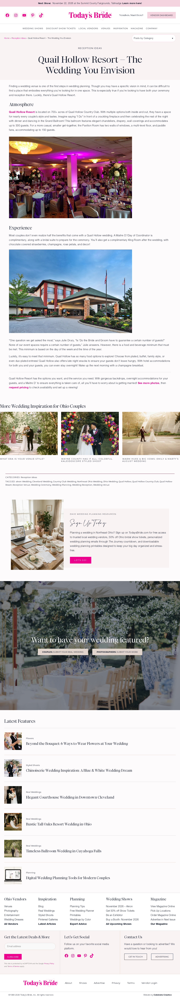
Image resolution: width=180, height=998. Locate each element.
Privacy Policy (49, 963)
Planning (30, 872)
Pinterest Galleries (48, 919)
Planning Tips (77, 906)
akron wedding (23, 481)
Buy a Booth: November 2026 (122, 919)
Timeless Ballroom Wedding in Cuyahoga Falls (63, 851)
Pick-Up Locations (161, 910)
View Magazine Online (163, 906)
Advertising (162, 956)
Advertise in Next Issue (163, 919)
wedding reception (82, 484)
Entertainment (11, 915)
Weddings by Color (80, 919)
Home (6, 38)
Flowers (30, 738)
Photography (11, 910)
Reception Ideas (19, 38)
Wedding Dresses (13, 919)
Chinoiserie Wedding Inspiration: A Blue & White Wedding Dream (79, 770)
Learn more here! (132, 3)
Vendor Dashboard (161, 15)
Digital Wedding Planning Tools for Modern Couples (68, 878)
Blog (40, 906)
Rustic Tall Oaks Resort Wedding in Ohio (58, 824)
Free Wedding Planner (82, 910)
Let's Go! (80, 560)
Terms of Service (14, 966)
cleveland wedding (42, 481)
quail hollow (125, 481)
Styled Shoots (33, 765)
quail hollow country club (145, 481)
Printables (75, 915)
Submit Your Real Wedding (63, 652)
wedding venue (101, 484)
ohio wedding (110, 481)
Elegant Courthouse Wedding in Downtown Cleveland (70, 797)
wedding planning (61, 484)
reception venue (21, 484)
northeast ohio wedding (89, 481)
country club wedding (64, 481)
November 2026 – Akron (119, 906)
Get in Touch (135, 956)
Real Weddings (33, 792)
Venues (8, 906)
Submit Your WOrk (117, 652)
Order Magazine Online (163, 915)
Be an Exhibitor (114, 915)
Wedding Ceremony (41, 484)
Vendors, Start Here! (131, 15)
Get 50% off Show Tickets (120, 910)
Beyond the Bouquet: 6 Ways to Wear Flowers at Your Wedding (77, 744)
